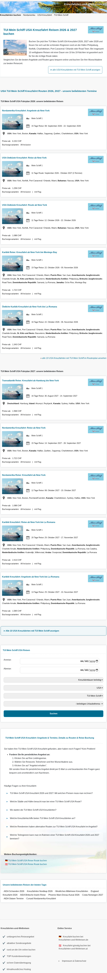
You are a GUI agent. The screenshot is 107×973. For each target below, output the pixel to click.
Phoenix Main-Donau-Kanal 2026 (63, 895)
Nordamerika (29, 15)
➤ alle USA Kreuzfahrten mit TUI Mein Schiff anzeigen (75, 70)
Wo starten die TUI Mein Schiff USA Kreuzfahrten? (33, 810)
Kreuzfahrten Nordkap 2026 (40, 891)
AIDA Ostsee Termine (14, 898)
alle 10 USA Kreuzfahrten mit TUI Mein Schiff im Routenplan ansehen (74, 358)
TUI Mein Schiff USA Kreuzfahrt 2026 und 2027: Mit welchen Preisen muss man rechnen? (51, 793)
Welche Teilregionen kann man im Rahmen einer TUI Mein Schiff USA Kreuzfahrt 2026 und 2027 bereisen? (54, 837)
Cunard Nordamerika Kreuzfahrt (41, 898)
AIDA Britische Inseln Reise (33, 895)
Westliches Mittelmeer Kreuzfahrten (72, 891)
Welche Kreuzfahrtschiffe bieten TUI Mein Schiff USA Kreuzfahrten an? (42, 818)
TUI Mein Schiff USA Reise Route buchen (27, 860)
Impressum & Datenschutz (74, 961)
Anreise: (8, 660)
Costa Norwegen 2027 (92, 895)
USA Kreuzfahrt (44, 15)
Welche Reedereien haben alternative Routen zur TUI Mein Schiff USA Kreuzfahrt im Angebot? (53, 826)
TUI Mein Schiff (61, 15)
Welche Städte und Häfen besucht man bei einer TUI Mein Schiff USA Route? (46, 801)
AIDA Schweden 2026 (14, 891)
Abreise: (8, 669)
